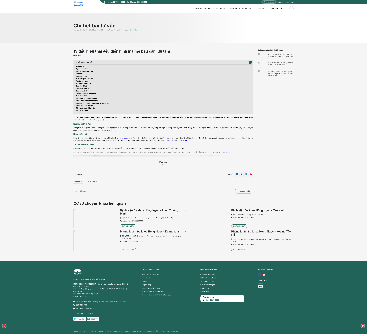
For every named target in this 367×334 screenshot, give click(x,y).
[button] (250, 62)
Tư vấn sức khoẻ (245, 8)
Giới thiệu (197, 8)
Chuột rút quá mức (83, 88)
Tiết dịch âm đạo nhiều (84, 71)
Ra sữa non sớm (82, 81)
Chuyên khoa (232, 8)
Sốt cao (79, 74)
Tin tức (144, 281)
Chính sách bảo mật (207, 274)
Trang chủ (77, 30)
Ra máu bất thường (83, 66)
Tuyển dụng (274, 8)
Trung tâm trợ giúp (207, 281)
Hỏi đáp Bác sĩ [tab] (91, 181)
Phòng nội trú (205, 291)
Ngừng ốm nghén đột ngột (86, 93)
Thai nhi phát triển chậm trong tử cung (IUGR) (93, 103)
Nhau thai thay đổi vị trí (85, 105)
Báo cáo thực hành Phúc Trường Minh (156, 295)
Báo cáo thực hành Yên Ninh (153, 291)
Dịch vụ (207, 8)
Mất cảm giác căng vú (84, 79)
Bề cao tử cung (82, 110)
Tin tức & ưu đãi (260, 8)
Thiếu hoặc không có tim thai (87, 101)
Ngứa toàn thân (82, 69)
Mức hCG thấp (81, 96)
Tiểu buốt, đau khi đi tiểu (85, 108)
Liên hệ (283, 8)
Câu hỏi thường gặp (207, 285)
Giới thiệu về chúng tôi (150, 274)
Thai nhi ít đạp (81, 76)
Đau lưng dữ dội (82, 91)
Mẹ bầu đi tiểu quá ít (83, 84)
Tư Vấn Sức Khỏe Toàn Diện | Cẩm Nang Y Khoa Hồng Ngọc (105, 30)
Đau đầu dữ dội (81, 86)
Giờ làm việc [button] (204, 288)
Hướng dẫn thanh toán (208, 278)
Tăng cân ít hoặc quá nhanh (86, 98)
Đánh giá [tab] (78, 181)
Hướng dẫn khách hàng (151, 288)
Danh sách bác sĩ (218, 8)
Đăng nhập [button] (290, 2)
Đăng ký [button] (281, 2)
